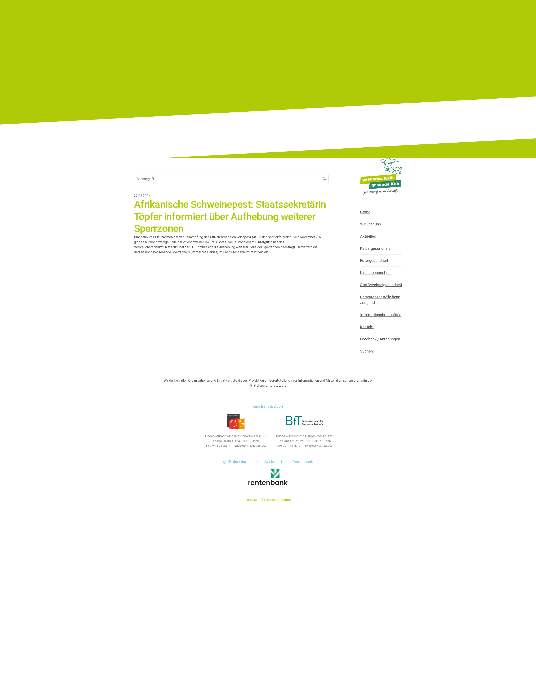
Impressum (251, 500)
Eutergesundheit (374, 260)
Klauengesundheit (375, 272)
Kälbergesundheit (375, 248)
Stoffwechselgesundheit (381, 285)
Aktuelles (368, 236)
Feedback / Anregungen (380, 339)
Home (365, 212)
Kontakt (367, 327)
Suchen (366, 351)
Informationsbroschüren (380, 315)
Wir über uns (370, 224)
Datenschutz (270, 500)
